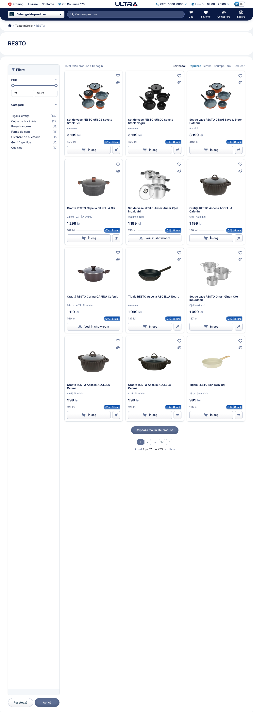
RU (241, 4)
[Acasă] (126, 4)
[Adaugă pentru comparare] (118, 82)
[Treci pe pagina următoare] (169, 442)
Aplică (47, 702)
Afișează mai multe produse (154, 430)
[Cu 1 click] (116, 150)
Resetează (20, 702)
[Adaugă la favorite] (118, 75)
